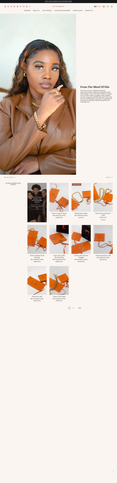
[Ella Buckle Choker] (81, 197)
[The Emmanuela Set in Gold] (103, 197)
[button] (108, 6)
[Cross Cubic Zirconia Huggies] (81, 239)
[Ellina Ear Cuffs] (37, 280)
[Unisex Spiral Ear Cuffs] (103, 239)
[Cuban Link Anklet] (59, 280)
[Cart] (112, 6)
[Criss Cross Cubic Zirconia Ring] (59, 239)
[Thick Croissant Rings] (59, 197)
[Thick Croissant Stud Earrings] (37, 239)
